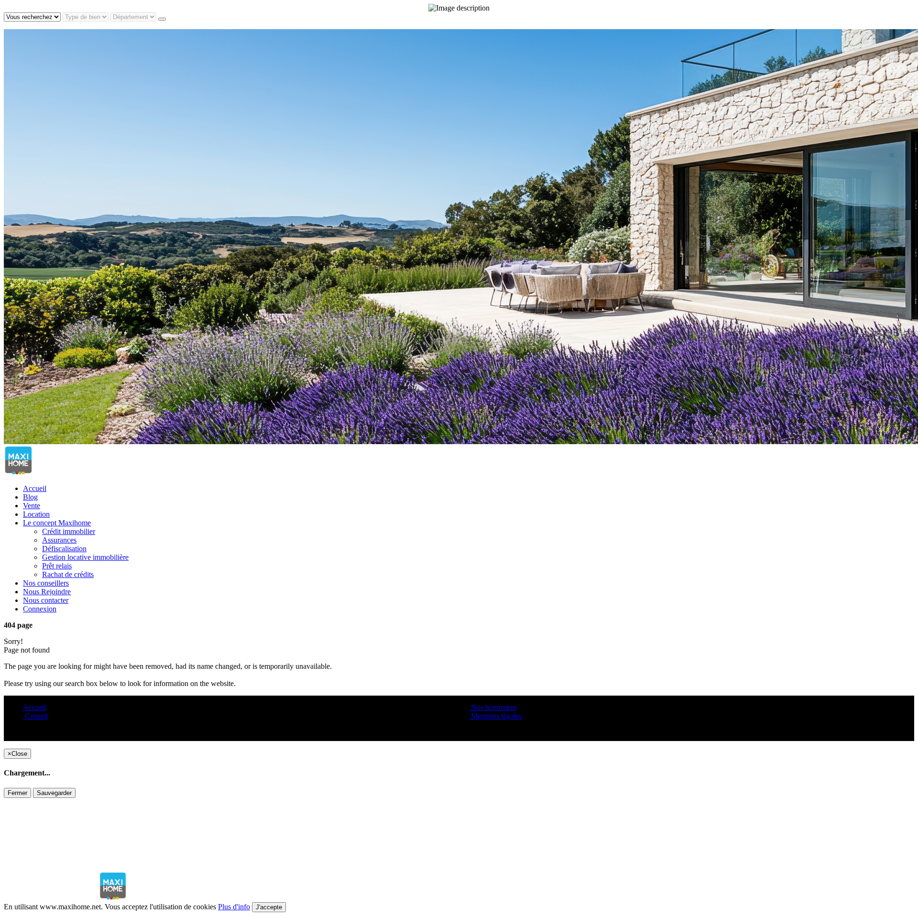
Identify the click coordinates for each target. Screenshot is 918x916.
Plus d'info (234, 907)
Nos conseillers (46, 583)
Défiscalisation (64, 549)
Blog (30, 497)
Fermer (17, 792)
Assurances (59, 540)
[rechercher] (162, 19)
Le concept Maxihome (57, 523)
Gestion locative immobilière (85, 557)
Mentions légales (495, 716)
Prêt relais (57, 566)
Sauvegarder (54, 792)
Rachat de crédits (68, 574)
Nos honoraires (493, 707)
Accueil (34, 488)
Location (36, 514)
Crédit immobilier (68, 531)
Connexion (39, 609)
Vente (31, 506)
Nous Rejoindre (47, 592)
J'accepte (269, 907)
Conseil (35, 716)
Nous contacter (45, 600)
